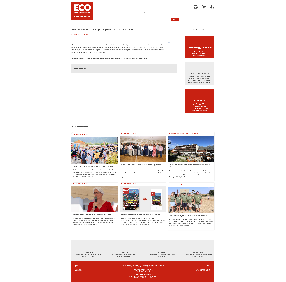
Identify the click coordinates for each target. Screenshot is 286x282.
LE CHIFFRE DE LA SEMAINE (199, 74)
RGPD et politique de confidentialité (203, 270)
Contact (209, 265)
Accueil (76, 265)
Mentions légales (207, 268)
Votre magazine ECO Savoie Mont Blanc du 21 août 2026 (140, 215)
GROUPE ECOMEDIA (78, 34)
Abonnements (78, 269)
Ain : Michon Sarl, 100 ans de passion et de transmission (189, 216)
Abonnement (161, 252)
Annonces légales (79, 266)
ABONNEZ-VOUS (199, 100)
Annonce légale (197, 252)
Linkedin (125, 252)
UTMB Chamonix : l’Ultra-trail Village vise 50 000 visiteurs (93, 166)
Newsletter (88, 252)
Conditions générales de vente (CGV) (203, 269)
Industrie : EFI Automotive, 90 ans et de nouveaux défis (92, 215)
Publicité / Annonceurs (80, 268)
